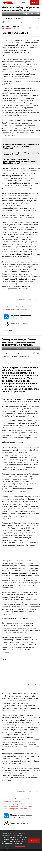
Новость (10, 799)
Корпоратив (17, 801)
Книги (18, 307)
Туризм (30, 799)
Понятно (34, 840)
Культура (10, 307)
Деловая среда (6, 801)
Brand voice (23, 809)
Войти (34, 2)
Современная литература (10, 309)
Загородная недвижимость (10, 806)
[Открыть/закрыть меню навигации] (24, 2)
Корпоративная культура (10, 804)
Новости (25, 307)
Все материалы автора (10, 28)
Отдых (23, 804)
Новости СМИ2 (8, 331)
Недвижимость (27, 806)
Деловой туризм (20, 799)
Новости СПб (25, 309)
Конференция (13, 809)
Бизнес (4, 809)
